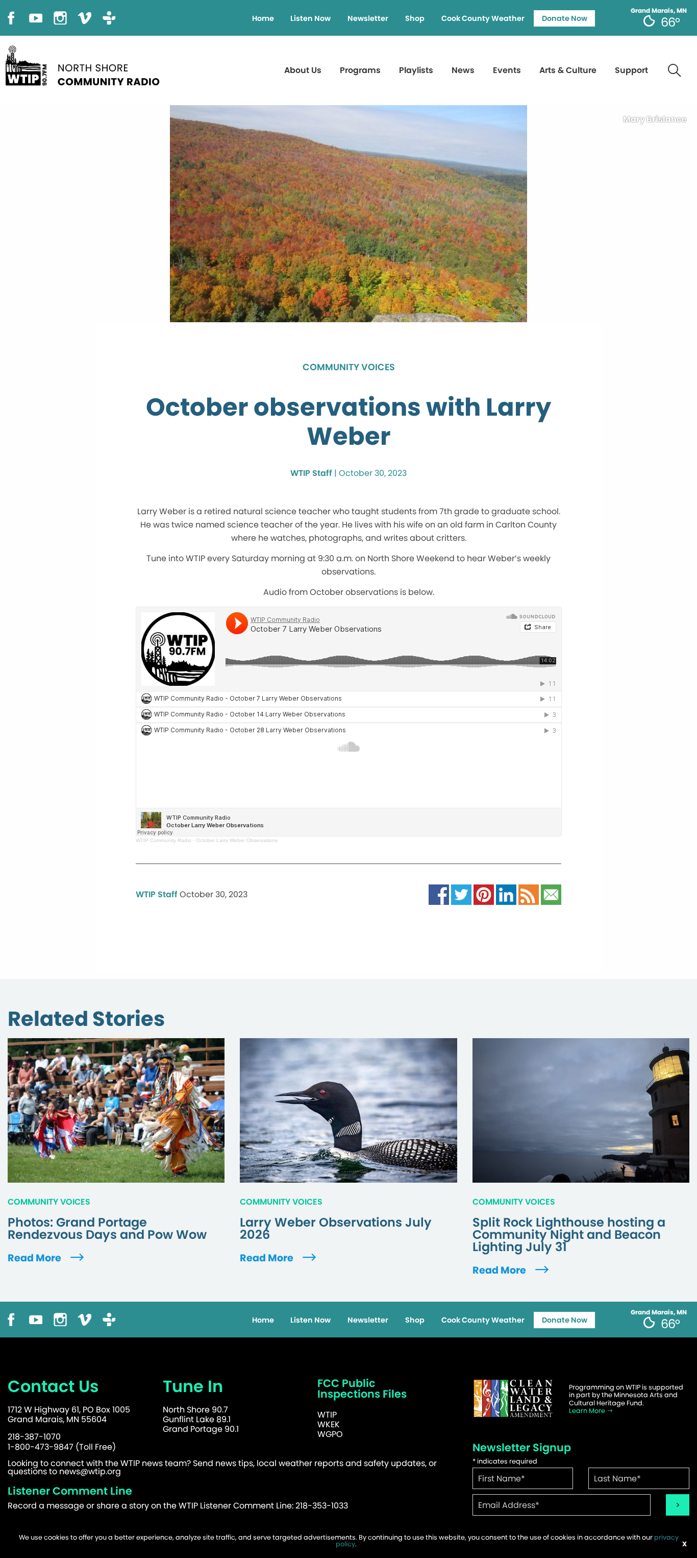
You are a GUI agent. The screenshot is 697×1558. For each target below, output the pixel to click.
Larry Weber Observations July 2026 (336, 1228)
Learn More (588, 1411)
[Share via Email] (551, 894)
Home (263, 18)
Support (631, 70)
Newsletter (367, 18)
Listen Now (310, 18)
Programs (360, 70)
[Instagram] (60, 17)
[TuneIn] (109, 17)
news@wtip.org (90, 1471)
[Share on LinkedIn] (506, 894)
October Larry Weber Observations (237, 840)
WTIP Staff (311, 473)
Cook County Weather (483, 18)
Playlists (416, 70)
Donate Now (564, 18)
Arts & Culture (567, 70)
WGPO (330, 1434)
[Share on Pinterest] (484, 894)
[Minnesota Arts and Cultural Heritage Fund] (513, 1398)
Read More (35, 1258)
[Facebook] (11, 17)
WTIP (327, 1415)
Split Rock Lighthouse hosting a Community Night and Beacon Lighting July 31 (568, 1234)
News (463, 70)
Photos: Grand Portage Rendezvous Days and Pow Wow (107, 1228)
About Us (302, 70)
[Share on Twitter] (461, 894)
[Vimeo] (84, 17)
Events (507, 70)
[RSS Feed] (528, 894)
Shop (415, 18)
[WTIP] (85, 64)
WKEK (328, 1424)
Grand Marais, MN (659, 11)
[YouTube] (35, 17)
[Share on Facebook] (439, 894)
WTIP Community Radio (163, 840)
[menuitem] (262, 18)
